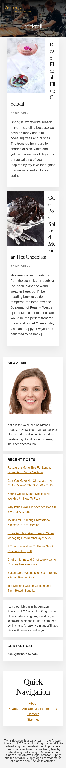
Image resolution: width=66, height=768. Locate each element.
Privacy (13, 709)
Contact (33, 714)
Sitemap (33, 719)
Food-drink (21, 113)
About (33, 703)
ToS (55, 709)
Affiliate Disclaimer (35, 709)
